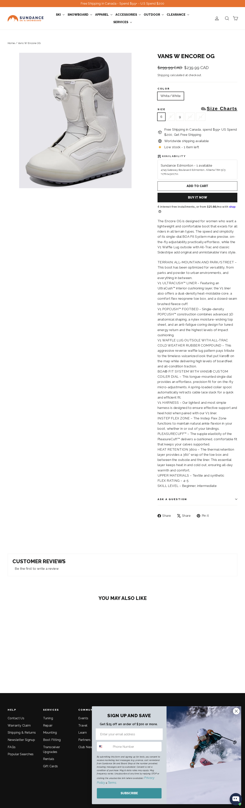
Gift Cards (50, 766)
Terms (112, 782)
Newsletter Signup (21, 740)
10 (190, 117)
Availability (174, 156)
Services (121, 22)
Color (164, 88)
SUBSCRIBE (129, 793)
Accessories (126, 14)
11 (200, 117)
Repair (48, 725)
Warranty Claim (19, 725)
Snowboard (78, 14)
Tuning (48, 718)
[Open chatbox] (236, 799)
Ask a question (172, 499)
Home (11, 43)
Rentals (48, 759)
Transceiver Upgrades (51, 749)
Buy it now (197, 197)
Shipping (163, 75)
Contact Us (16, 718)
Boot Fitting (52, 740)
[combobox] (104, 746)
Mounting (50, 732)
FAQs (12, 747)
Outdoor (152, 14)
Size (197, 108)
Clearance (176, 14)
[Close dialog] (236, 711)
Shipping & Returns (22, 732)
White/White (170, 96)
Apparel (102, 14)
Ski (59, 14)
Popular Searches (21, 754)
